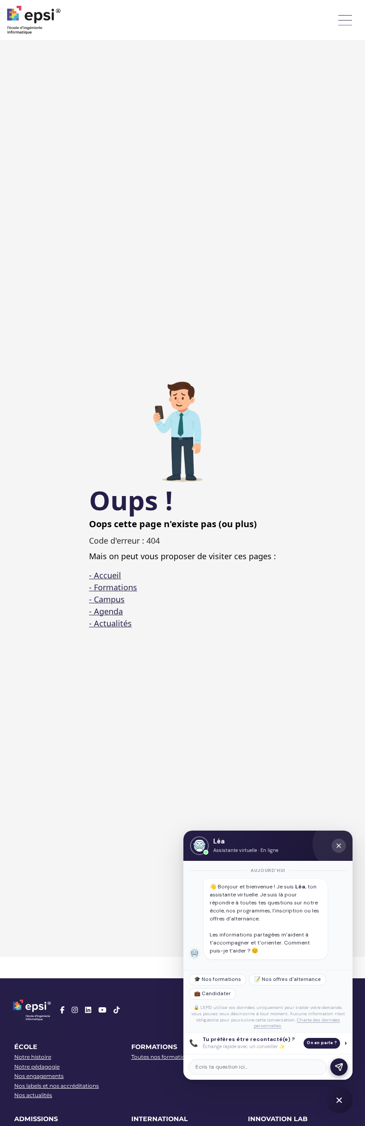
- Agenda (106, 611)
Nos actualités (33, 1095)
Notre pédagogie (37, 1066)
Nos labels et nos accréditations (56, 1085)
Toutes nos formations (161, 1056)
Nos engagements (39, 1076)
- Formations (113, 587)
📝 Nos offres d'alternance (287, 979)
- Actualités (110, 623)
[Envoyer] (339, 1067)
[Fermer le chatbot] (339, 846)
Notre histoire (32, 1056)
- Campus (107, 599)
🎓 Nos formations (217, 979)
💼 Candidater (212, 993)
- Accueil (105, 575)
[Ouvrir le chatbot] (339, 1100)
